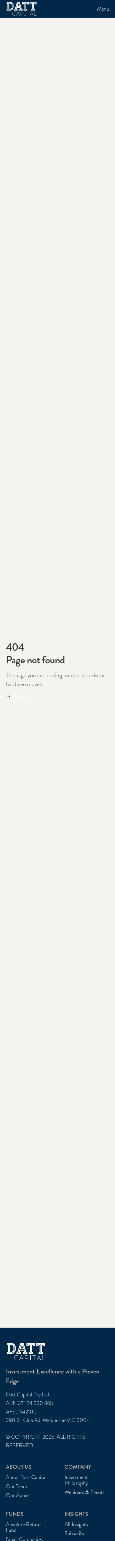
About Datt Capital (26, 1477)
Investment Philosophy (76, 1480)
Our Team (16, 1486)
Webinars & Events (85, 1492)
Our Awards (19, 1496)
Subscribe (75, 1533)
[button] (103, 9)
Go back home (25, 696)
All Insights (76, 1524)
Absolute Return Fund (23, 1527)
